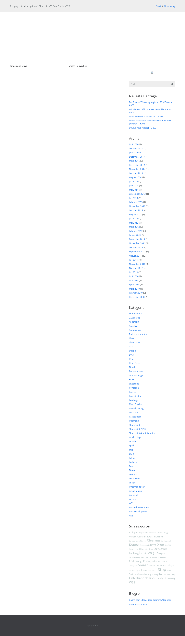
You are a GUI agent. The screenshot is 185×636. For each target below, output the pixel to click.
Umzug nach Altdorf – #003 (143, 127)
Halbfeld (167, 545)
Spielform (141, 570)
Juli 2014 (133, 181)
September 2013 (137, 193)
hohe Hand (134, 549)
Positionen (162, 557)
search (164, 561)
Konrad (132, 391)
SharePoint (134, 424)
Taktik (132, 457)
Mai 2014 (133, 189)
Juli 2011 (133, 259)
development (166, 541)
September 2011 (137, 251)
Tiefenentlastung (143, 574)
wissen (132, 499)
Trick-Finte (134, 478)
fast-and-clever (136, 371)
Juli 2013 (133, 198)
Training (133, 474)
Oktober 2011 (136, 247)
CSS (131, 346)
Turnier (132, 482)
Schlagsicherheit (153, 561)
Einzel (132, 367)
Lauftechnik (160, 548)
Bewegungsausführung (137, 541)
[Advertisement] (92, 34)
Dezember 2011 (137, 239)
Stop (131, 449)
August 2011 (135, 255)
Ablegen (133, 532)
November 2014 (137, 169)
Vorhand (133, 494)
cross (157, 540)
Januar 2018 (135, 152)
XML (131, 515)
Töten (132, 470)
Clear (131, 338)
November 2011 (137, 243)
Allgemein (134, 321)
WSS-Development (138, 511)
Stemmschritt (152, 570)
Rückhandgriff (137, 561)
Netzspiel (133, 412)
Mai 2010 (133, 280)
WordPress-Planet (138, 604)
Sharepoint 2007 (137, 313)
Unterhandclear (137, 486)
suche (169, 570)
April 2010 (134, 284)
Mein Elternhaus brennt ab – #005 (146, 116)
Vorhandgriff (159, 578)
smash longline (156, 565)
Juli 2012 (133, 218)
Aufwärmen (135, 329)
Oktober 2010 (136, 268)
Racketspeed (135, 416)
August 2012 (135, 214)
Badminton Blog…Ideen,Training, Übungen (150, 599)
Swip (131, 453)
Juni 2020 (134, 144)
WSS (131, 503)
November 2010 (137, 264)
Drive (131, 354)
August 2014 (135, 177)
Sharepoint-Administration (142, 433)
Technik (133, 461)
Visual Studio (135, 490)
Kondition (134, 387)
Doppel (132, 350)
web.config (171, 579)
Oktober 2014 (136, 173)
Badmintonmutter (138, 334)
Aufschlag (134, 325)
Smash (132, 441)
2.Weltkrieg (134, 317)
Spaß (167, 565)
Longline (161, 554)
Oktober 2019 (136, 148)
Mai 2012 (133, 222)
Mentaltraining (136, 408)
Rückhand (134, 420)
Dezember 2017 (137, 156)
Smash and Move (18, 65)
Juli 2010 (133, 272)
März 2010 (134, 288)
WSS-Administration (139, 507)
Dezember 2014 (137, 165)
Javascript (134, 383)
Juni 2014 (134, 185)
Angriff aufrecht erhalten (148, 533)
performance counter (149, 557)
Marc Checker (136, 404)
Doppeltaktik (145, 545)
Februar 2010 (136, 292)
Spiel (131, 445)
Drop (131, 358)
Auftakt (132, 536)
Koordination (135, 395)
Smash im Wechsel (78, 65)
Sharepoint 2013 (137, 428)
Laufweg (134, 553)
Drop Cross (134, 362)
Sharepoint (133, 566)
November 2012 (137, 206)
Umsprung (171, 574)
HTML (132, 379)
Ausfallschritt (155, 536)
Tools (131, 466)
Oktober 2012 (136, 210)
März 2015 (134, 160)
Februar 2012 (136, 231)
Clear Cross (134, 342)
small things (135, 437)
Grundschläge (136, 375)
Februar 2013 (136, 202)
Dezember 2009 (137, 296)
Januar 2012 (135, 235)
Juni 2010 (134, 276)
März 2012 (134, 226)
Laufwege (134, 400)
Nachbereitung (134, 557)
